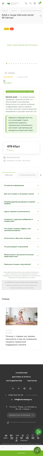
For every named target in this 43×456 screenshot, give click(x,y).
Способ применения (27, 175)
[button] (7, 63)
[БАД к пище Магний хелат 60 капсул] (21, 45)
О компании (21, 373)
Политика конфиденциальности (23, 422)
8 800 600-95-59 (15, 395)
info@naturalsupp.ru (23, 399)
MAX (30, 388)
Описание (8, 175)
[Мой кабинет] (35, 4)
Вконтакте (12, 388)
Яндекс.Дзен (24, 388)
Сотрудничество (14, 381)
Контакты (32, 381)
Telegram (18, 388)
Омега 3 (3, 361)
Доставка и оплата (21, 377)
